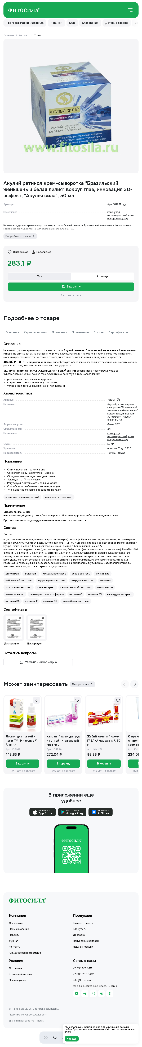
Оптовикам (15, 968)
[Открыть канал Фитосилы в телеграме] (84, 993)
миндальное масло (54, 573)
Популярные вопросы (86, 940)
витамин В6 (13, 601)
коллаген (105, 580)
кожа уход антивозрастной (117, 214)
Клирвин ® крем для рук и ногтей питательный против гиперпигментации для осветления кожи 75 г (63, 741)
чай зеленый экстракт (19, 580)
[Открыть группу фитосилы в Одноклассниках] (109, 993)
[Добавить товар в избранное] (36, 700)
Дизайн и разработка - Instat (26, 1020)
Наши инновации (19, 929)
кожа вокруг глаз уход (120, 217)
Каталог (24, 35)
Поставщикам (17, 980)
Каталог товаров (83, 923)
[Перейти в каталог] (46, 1037)
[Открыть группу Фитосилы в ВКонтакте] (101, 993)
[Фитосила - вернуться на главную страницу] (23, 10)
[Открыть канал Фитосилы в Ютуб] (76, 993)
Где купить (79, 929)
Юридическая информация (25, 952)
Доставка (79, 934)
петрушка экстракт (83, 580)
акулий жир (102, 573)
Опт (39, 276)
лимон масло (105, 587)
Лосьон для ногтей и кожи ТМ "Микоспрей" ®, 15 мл (21, 741)
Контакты (14, 946)
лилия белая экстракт (76, 601)
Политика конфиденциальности (28, 1014)
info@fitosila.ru (82, 980)
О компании (16, 923)
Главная (9, 35)
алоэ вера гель (81, 573)
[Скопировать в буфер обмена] (124, 204)
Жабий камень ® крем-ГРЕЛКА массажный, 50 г (104, 741)
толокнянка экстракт (19, 587)
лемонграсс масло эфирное (47, 594)
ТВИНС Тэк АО (116, 452)
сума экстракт (46, 587)
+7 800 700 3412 (83, 974)
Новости (14, 934)
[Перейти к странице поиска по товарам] (55, 1037)
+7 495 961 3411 (82, 968)
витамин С (75, 594)
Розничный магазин (20, 974)
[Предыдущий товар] (125, 684)
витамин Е (31, 601)
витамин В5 (50, 601)
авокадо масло (15, 594)
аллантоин (30, 573)
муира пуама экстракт (51, 580)
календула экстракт (119, 594)
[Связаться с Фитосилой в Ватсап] (93, 993)
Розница (103, 276)
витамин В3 (94, 594)
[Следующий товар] (134, 684)
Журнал (13, 940)
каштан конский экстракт (75, 587)
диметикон (12, 573)
